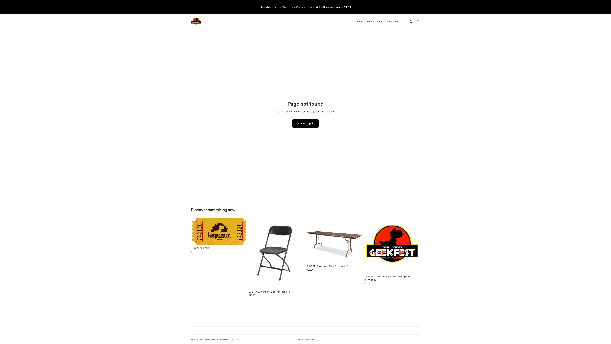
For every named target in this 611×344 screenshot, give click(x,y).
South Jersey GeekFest (208, 339)
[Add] (242, 240)
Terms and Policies (305, 339)
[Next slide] (415, 245)
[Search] (404, 21)
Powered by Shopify (229, 339)
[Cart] (417, 21)
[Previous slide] (369, 245)
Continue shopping (305, 123)
